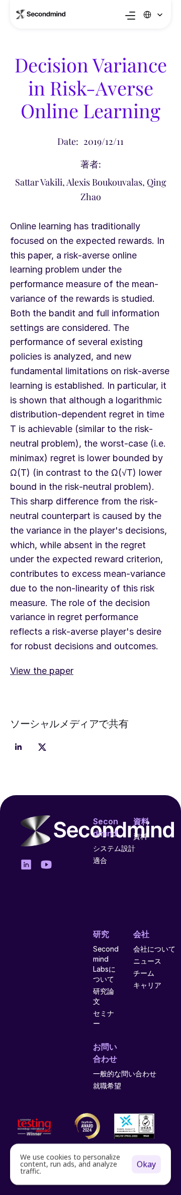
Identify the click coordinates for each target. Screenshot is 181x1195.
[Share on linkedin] (18, 747)
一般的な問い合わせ (124, 1073)
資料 (140, 836)
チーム (143, 973)
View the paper (41, 670)
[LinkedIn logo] (26, 865)
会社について (154, 949)
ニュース (147, 961)
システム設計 (114, 848)
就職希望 (107, 1085)
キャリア (147, 985)
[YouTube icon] (46, 865)
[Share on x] (42, 747)
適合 (100, 860)
